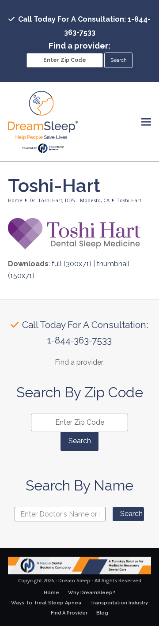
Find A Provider (69, 613)
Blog (102, 613)
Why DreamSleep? (91, 593)
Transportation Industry (119, 603)
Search (131, 513)
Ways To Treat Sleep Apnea (46, 603)
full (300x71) (71, 264)
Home (51, 593)
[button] (146, 122)
